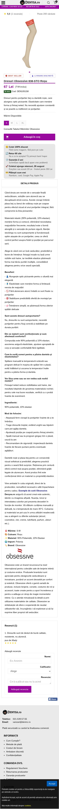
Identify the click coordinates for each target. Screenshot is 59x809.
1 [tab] (29, 72)
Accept (52, 783)
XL (22, 123)
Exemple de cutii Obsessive (33, 490)
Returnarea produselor (17, 772)
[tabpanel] (29, 43)
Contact (10, 779)
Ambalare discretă (15, 751)
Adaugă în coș (32, 137)
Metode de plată (14, 744)
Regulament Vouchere (17, 768)
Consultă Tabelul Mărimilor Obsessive (22, 129)
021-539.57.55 (20, 719)
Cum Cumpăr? (13, 740)
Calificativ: (45, 667)
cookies (28, 806)
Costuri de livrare (14, 748)
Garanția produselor (15, 775)
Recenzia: (46, 677)
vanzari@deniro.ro (22, 722)
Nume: (47, 656)
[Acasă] (31, 2)
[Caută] (48, 2)
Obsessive (20, 545)
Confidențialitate (14, 755)
